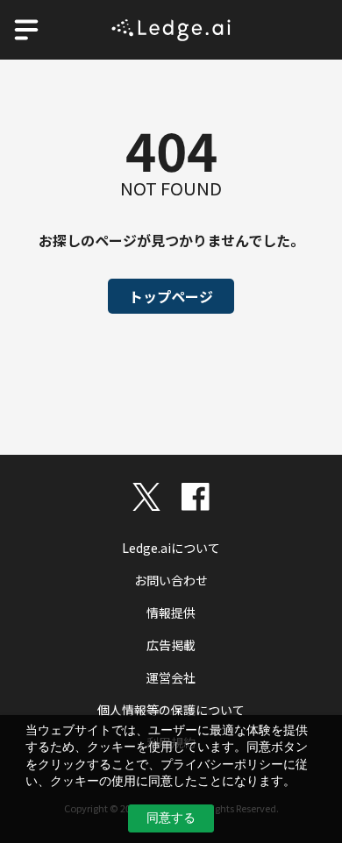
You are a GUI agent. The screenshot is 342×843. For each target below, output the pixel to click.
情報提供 (171, 612)
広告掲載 (171, 645)
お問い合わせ (171, 580)
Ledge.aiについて (171, 547)
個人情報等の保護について (171, 710)
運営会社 (171, 677)
